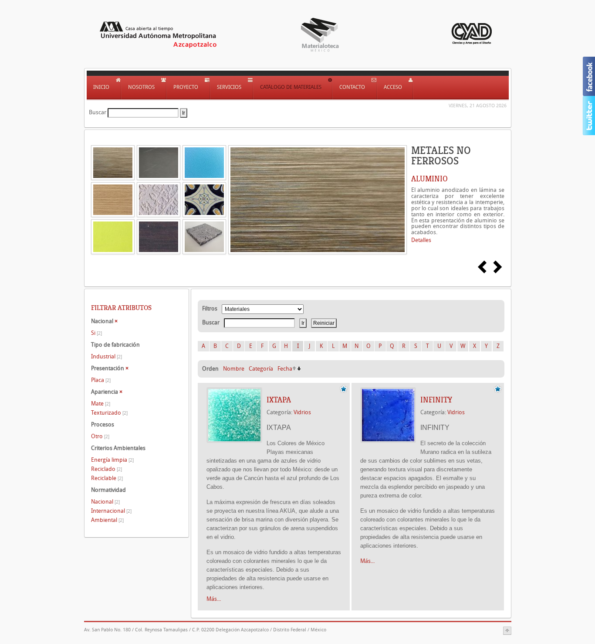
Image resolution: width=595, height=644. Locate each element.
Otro (100, 436)
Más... (213, 599)
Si (96, 333)
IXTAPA (279, 400)
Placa (101, 380)
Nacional (105, 501)
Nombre (233, 368)
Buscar (97, 112)
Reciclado (106, 469)
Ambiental (107, 520)
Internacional (111, 511)
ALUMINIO (429, 179)
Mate (100, 403)
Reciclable (107, 478)
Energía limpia (112, 460)
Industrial (106, 356)
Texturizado (109, 412)
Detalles (421, 240)
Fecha (284, 368)
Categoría (261, 368)
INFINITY (436, 400)
